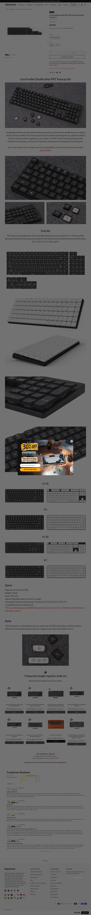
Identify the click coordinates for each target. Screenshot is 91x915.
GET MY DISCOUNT (30, 469)
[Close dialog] (71, 441)
